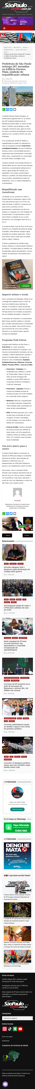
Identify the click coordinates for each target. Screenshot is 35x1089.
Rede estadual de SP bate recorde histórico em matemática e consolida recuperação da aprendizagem (15, 645)
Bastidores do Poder (10, 718)
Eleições (26, 718)
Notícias (20, 563)
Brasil (6, 563)
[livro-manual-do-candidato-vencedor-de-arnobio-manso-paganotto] (17, 274)
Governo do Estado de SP (11, 678)
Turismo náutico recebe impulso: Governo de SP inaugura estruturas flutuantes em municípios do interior (17, 897)
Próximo (26, 535)
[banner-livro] (17, 524)
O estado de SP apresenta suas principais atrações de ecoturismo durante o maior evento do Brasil (17, 921)
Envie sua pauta (7, 1036)
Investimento (5, 83)
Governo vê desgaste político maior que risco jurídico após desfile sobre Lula (17, 765)
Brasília (12, 599)
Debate (19, 599)
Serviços (20, 83)
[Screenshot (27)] (17, 799)
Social (25, 83)
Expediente (5, 1041)
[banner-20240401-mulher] (17, 20)
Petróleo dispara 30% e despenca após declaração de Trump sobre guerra (17, 569)
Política (14, 602)
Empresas (13, 563)
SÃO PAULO (13, 83)
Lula (24, 599)
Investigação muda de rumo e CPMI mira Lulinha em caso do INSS (17, 607)
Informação (14, 81)
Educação (7, 638)
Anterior (8, 535)
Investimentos (24, 678)
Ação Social (7, 81)
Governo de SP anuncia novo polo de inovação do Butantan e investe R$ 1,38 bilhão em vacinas (17, 687)
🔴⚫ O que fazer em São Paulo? (17, 875)
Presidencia (8, 759)
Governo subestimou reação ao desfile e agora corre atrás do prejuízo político (17, 726)
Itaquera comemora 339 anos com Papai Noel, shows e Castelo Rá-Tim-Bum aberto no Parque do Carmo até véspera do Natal (17, 945)
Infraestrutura (22, 81)
